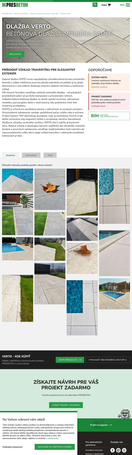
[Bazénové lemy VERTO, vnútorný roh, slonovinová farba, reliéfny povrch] (82, 307)
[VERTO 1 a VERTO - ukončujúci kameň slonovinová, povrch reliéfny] (17, 298)
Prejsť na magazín (99, 436)
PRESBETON (7, 13)
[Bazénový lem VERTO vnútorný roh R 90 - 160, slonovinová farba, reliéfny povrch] (114, 196)
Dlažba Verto (66, 13)
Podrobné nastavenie (12, 446)
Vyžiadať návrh (98, 106)
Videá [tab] (50, 155)
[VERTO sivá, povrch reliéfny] (17, 214)
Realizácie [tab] (10, 155)
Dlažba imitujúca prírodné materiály (44, 13)
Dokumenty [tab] (31, 155)
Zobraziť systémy (99, 87)
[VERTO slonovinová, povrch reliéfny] (49, 249)
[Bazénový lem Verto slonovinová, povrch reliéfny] (17, 248)
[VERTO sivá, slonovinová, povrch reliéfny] (82, 229)
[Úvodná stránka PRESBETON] (15, 5)
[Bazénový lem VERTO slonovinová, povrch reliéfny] (17, 180)
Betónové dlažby (21, 13)
